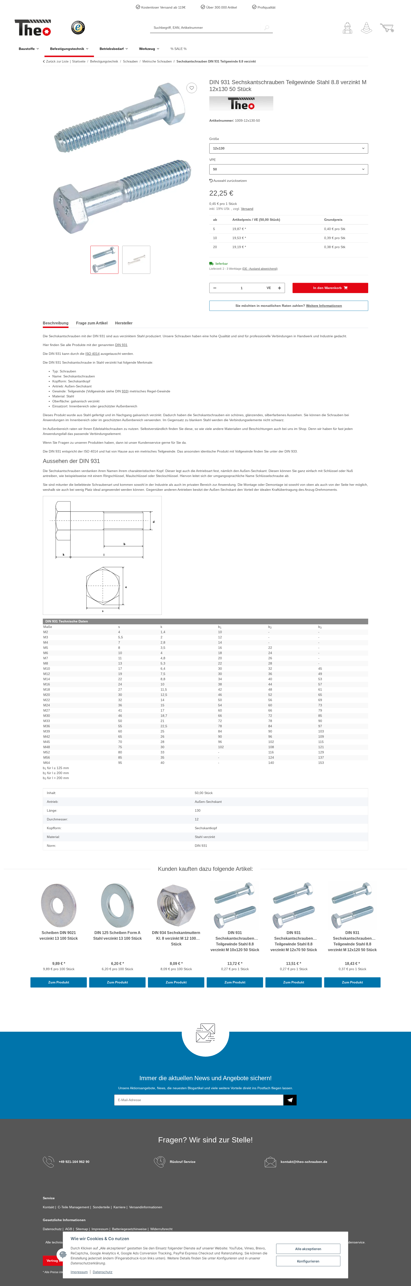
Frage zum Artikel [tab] (92, 323)
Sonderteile (102, 1207)
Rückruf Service (183, 1162)
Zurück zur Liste (57, 61)
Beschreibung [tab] (55, 323)
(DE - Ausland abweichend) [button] (260, 268)
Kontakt (49, 1207)
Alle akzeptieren (308, 1249)
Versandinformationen (145, 1207)
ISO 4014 (92, 354)
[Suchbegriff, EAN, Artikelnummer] (266, 28)
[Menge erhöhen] (279, 288)
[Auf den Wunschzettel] (191, 88)
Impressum (79, 1272)
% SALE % (178, 49)
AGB (69, 1229)
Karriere (120, 1207)
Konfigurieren (308, 1261)
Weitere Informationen (324, 306)
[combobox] (288, 148)
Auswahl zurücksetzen (230, 181)
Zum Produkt (58, 982)
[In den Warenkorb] (46, 76)
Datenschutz (103, 1272)
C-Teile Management (74, 1207)
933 (124, 391)
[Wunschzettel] (366, 27)
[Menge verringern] (215, 288)
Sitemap (82, 1229)
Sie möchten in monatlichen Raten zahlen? (288, 306)
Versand (247, 209)
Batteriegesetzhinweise (130, 1229)
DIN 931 (121, 345)
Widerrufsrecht (161, 1229)
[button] (347, 27)
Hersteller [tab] (123, 323)
